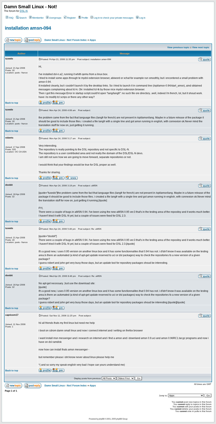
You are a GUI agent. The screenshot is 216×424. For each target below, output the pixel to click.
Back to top (11, 103)
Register (71, 17)
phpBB (101, 419)
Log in (142, 17)
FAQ (11, 17)
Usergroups (55, 17)
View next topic (200, 47)
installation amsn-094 (28, 28)
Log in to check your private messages (114, 17)
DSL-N (24, 11)
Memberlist (37, 17)
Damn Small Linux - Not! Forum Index (65, 40)
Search (23, 17)
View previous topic (178, 47)
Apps (93, 40)
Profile (85, 17)
